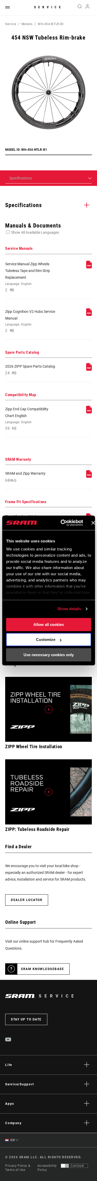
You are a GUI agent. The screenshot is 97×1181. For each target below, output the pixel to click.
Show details (69, 609)
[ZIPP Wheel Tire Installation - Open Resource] (48, 709)
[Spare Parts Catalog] (89, 369)
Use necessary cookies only (49, 655)
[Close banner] (93, 523)
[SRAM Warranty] (89, 476)
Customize (45, 639)
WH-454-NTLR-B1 (51, 24)
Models (27, 24)
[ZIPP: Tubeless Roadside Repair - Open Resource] (48, 791)
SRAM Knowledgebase (42, 969)
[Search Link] (79, 7)
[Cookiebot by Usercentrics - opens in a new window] (62, 522)
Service (48, 7)
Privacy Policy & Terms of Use (17, 1168)
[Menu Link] (7, 7)
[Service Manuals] (89, 267)
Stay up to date (26, 1019)
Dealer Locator (26, 900)
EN (12, 1140)
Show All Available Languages (35, 232)
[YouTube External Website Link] (8, 1040)
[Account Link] (87, 8)
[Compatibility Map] (89, 412)
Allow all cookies (48, 624)
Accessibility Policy (47, 1168)
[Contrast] (65, 1166)
